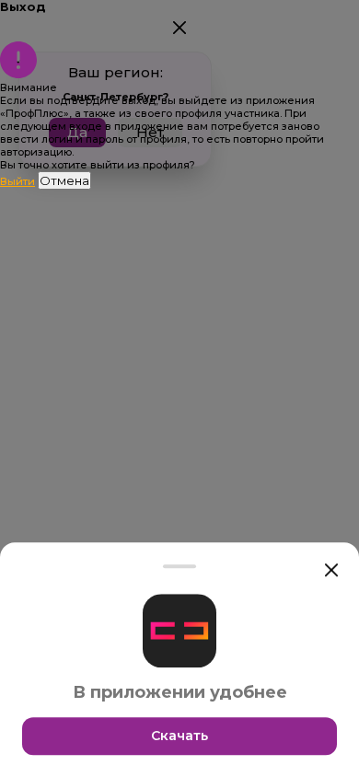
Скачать (179, 735)
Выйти (17, 181)
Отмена (64, 180)
